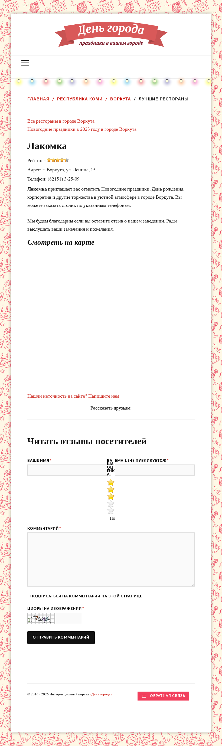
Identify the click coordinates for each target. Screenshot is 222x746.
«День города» (101, 694)
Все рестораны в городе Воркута (60, 120)
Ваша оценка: (111, 467)
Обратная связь (167, 696)
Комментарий (44, 528)
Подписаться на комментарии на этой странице (86, 596)
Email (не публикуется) (142, 460)
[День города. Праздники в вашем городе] (111, 42)
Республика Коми (80, 99)
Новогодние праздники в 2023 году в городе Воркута (81, 129)
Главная (38, 99)
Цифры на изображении (55, 608)
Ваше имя (39, 460)
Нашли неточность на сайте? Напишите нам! (74, 395)
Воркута (120, 99)
